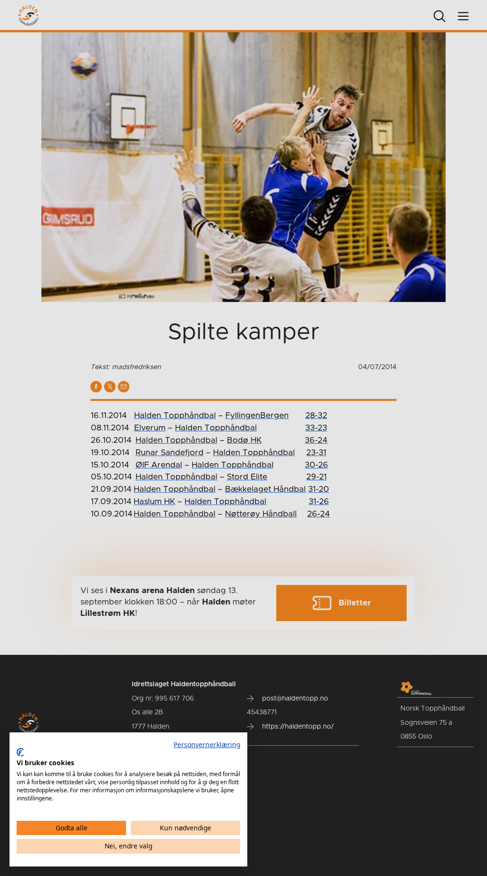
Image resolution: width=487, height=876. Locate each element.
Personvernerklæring (207, 744)
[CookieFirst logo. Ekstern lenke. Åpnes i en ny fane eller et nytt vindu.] (20, 752)
